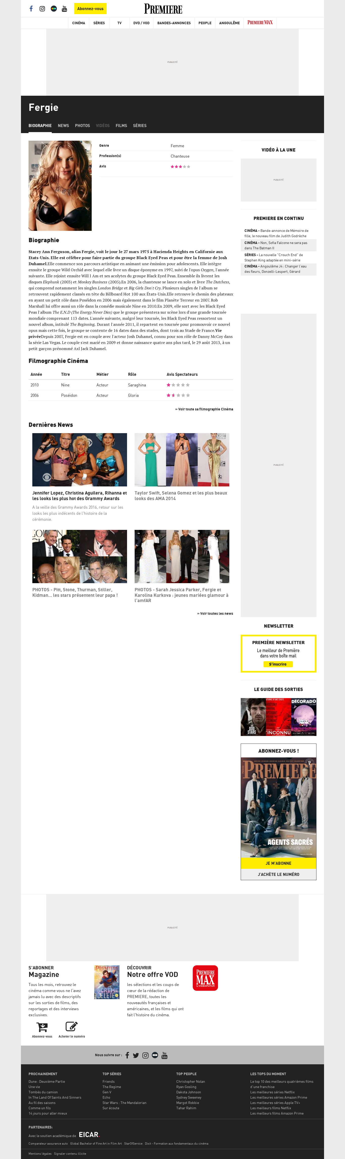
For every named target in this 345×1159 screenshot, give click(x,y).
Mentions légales (40, 1153)
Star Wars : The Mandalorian (124, 1102)
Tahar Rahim (186, 1108)
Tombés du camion (43, 1092)
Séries (99, 23)
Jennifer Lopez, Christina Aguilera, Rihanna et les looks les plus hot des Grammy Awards (79, 495)
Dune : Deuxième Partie (47, 1081)
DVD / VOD (141, 23)
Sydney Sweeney (188, 1097)
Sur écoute (111, 1108)
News (63, 125)
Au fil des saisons (42, 1102)
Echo (106, 1097)
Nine (65, 384)
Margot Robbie (187, 1102)
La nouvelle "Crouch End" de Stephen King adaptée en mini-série (273, 257)
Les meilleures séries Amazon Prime (278, 1097)
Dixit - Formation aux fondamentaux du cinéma (176, 1143)
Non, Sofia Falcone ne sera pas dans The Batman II (275, 245)
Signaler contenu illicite (70, 1153)
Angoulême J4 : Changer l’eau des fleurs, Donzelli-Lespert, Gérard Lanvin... (275, 270)
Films (121, 125)
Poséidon (69, 395)
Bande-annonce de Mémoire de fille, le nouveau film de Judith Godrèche (276, 233)
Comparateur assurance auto (48, 1143)
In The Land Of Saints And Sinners (55, 1097)
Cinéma (78, 23)
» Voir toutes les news (215, 613)
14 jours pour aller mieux (48, 1113)
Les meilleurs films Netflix (270, 1108)
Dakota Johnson (188, 1092)
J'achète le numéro (278, 874)
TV (119, 23)
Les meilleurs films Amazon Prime (277, 1113)
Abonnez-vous (90, 8)
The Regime (112, 1086)
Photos (82, 125)
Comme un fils (40, 1108)
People (205, 23)
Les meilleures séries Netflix (272, 1092)
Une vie (34, 1086)
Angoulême (229, 23)
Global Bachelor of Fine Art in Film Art (96, 1143)
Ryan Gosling (186, 1086)
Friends (109, 1081)
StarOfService (133, 1143)
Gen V (107, 1092)
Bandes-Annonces (174, 23)
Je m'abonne (278, 863)
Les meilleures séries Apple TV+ (275, 1102)
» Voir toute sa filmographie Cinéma (204, 409)
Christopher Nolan (190, 1081)
